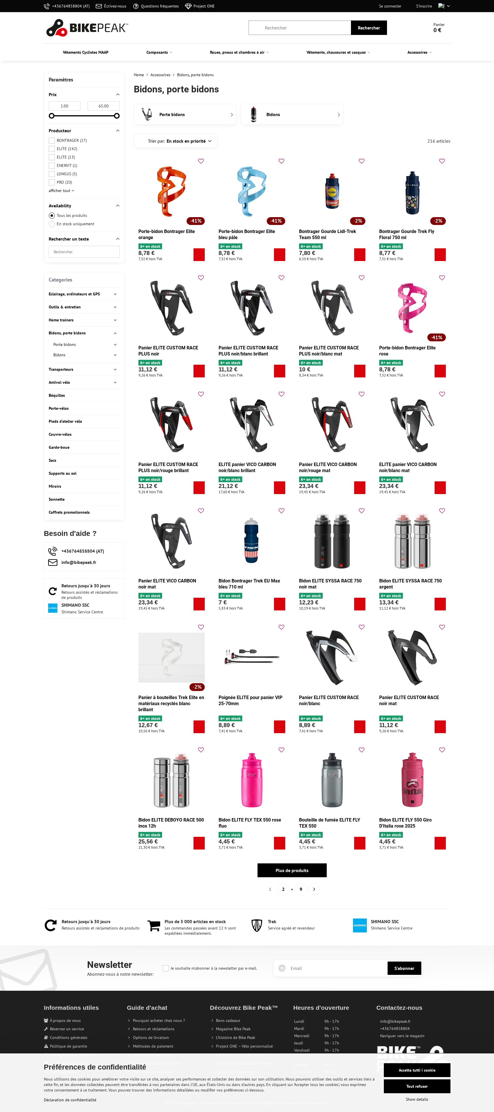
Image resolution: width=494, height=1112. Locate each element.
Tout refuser (417, 1086)
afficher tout (60, 190)
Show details (417, 1099)
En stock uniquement (75, 223)
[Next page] (314, 889)
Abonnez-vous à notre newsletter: (120, 974)
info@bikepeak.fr (395, 1021)
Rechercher (369, 28)
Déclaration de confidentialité (70, 1099)
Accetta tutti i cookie (417, 1070)
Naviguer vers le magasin (402, 1035)
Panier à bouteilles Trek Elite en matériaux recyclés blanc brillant (171, 703)
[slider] (52, 116)
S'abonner (404, 968)
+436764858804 (395, 1028)
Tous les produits (72, 215)
